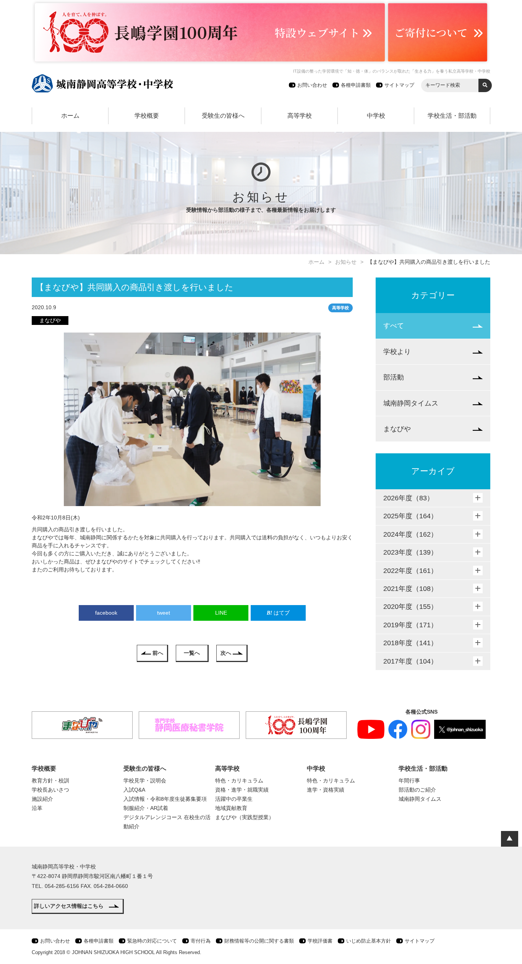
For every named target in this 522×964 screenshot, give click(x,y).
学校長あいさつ (50, 790)
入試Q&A (134, 790)
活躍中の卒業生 (234, 799)
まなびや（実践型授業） (244, 817)
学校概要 (147, 115)
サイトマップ (399, 85)
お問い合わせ (312, 85)
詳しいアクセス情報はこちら (69, 906)
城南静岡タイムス (410, 403)
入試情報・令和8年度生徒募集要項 (165, 799)
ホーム (70, 115)
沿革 (37, 808)
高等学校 (299, 115)
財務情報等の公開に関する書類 (259, 941)
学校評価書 (320, 941)
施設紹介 (42, 799)
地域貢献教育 (231, 808)
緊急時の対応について (152, 941)
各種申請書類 (356, 85)
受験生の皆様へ (223, 115)
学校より (397, 351)
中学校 (376, 115)
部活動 (393, 377)
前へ (157, 653)
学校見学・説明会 (144, 780)
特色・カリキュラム (239, 780)
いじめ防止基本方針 (368, 941)
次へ (225, 653)
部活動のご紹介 (417, 790)
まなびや (397, 429)
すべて (393, 325)
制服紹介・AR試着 (145, 808)
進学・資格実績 (325, 790)
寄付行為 (201, 941)
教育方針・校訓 (50, 780)
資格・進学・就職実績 (242, 790)
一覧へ (192, 653)
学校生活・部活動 (452, 115)
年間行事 (409, 780)
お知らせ (346, 262)
